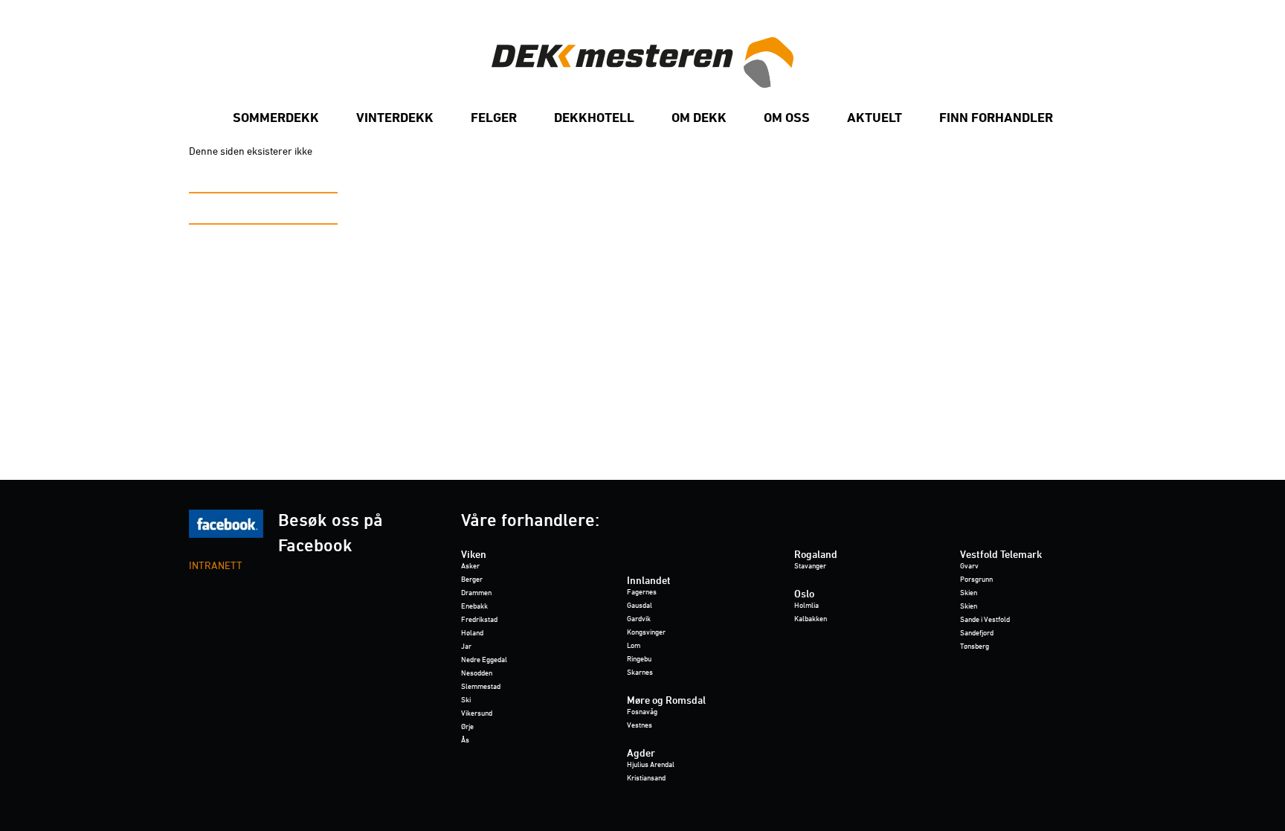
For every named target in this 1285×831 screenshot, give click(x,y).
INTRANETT (215, 566)
